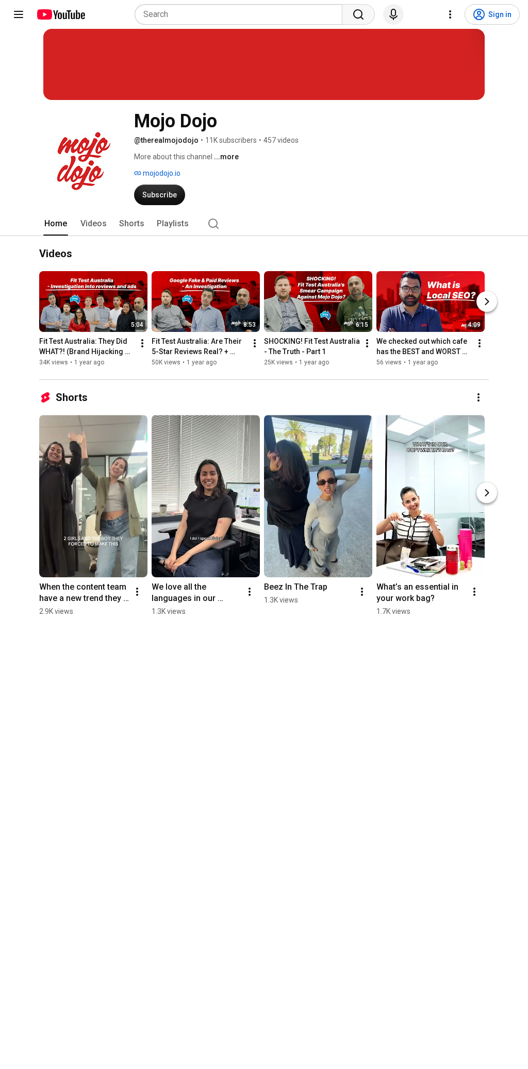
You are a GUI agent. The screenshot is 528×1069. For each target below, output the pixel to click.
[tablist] (264, 223)
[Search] (358, 14)
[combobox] (241, 14)
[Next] (486, 301)
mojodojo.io (160, 173)
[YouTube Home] (60, 14)
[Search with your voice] (393, 14)
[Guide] (18, 14)
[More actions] (142, 343)
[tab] (55, 223)
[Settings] (450, 14)
